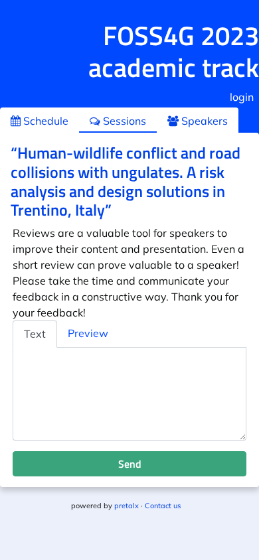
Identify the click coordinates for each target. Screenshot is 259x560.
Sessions (123, 120)
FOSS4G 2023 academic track (173, 51)
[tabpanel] (129, 394)
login (242, 97)
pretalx (126, 505)
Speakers (203, 120)
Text (35, 333)
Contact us (163, 505)
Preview (88, 333)
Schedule (44, 120)
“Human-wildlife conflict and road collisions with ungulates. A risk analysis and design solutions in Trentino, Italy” (125, 181)
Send (129, 464)
